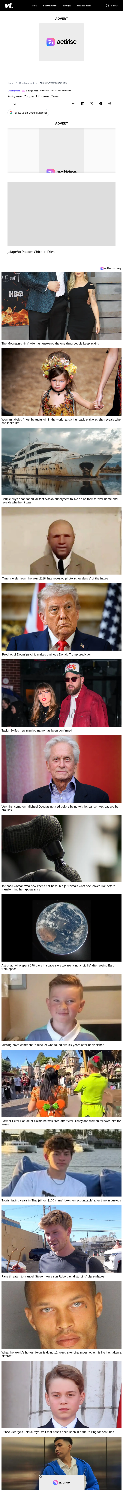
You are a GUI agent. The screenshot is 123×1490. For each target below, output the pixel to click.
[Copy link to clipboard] (73, 103)
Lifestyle (67, 5)
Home (10, 83)
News (34, 5)
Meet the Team (84, 5)
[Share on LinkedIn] (83, 103)
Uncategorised (26, 83)
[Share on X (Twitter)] (91, 103)
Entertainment (50, 5)
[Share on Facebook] (101, 103)
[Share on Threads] (109, 103)
